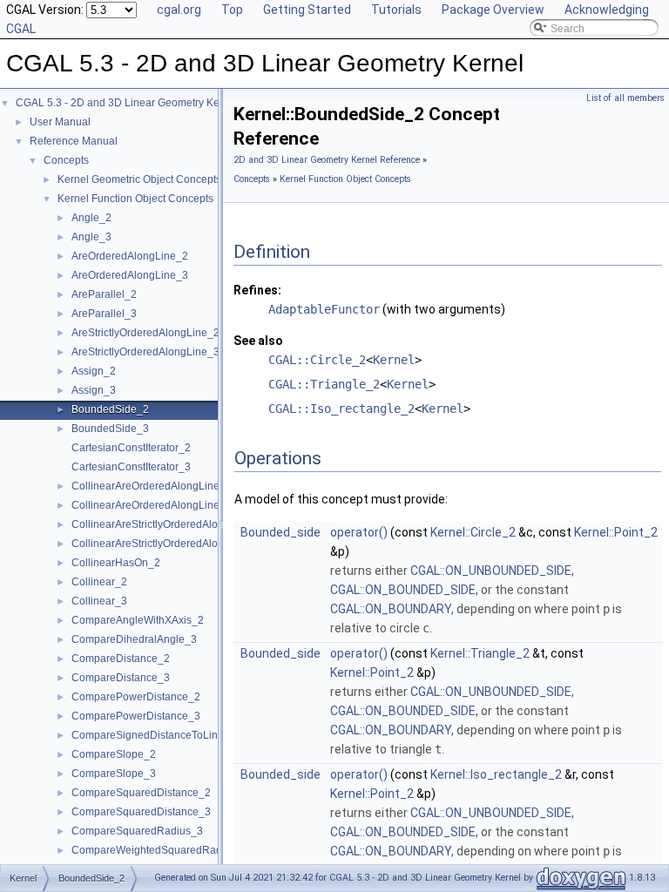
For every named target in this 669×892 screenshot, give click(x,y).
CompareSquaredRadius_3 (137, 831)
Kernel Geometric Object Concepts (139, 179)
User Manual (60, 122)
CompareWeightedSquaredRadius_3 (159, 850)
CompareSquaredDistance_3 (141, 812)
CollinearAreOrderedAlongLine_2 (151, 486)
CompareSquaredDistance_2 (141, 793)
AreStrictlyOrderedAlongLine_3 (145, 352)
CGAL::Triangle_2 (324, 384)
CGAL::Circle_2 (317, 360)
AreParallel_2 (104, 294)
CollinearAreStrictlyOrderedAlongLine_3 (167, 543)
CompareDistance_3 (120, 678)
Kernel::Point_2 (616, 532)
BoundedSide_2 (110, 409)
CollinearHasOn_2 (115, 563)
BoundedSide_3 (110, 428)
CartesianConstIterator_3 (131, 467)
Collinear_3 (99, 601)
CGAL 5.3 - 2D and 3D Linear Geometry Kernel (127, 103)
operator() (359, 532)
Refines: (257, 290)
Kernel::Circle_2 (473, 532)
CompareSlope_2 (113, 754)
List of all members (625, 98)
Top (232, 10)
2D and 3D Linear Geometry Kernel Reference (326, 160)
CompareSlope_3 (113, 773)
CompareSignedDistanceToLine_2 (153, 735)
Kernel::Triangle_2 (480, 653)
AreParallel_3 (104, 313)
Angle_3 (91, 237)
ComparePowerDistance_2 (135, 697)
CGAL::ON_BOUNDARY (390, 609)
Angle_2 (91, 218)
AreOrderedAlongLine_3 (129, 275)
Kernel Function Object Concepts (135, 199)
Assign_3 (93, 390)
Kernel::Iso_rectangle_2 (496, 774)
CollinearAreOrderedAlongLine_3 (151, 505)
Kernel (394, 360)
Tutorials (396, 10)
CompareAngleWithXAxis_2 (137, 620)
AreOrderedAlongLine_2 (129, 256)
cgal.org (179, 10)
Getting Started (307, 10)
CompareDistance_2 (120, 658)
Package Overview (493, 10)
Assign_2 (93, 371)
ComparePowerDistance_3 (135, 716)
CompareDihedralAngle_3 (134, 639)
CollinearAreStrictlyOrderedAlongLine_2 (167, 524)
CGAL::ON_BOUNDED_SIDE (403, 590)
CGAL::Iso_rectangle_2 (341, 409)
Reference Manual (74, 141)
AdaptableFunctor (324, 309)
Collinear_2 (99, 582)
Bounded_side (280, 532)
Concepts (66, 160)
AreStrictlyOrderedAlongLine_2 (145, 333)
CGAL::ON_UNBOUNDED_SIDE (490, 571)
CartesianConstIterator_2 (131, 448)
